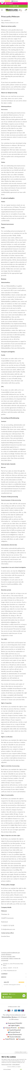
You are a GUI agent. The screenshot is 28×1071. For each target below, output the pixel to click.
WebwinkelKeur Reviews (9, 1017)
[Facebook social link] (10, 6)
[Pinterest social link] (14, 6)
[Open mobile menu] (2, 10)
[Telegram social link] (18, 6)
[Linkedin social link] (16, 6)
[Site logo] (14, 10)
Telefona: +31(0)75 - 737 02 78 (10, 967)
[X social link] (12, 6)
